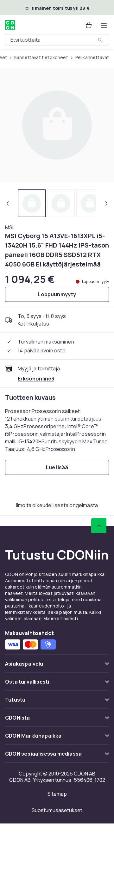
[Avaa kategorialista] (103, 25)
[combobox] (57, 39)
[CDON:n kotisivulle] (10, 25)
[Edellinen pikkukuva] (7, 203)
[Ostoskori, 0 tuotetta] (88, 25)
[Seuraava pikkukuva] (106, 203)
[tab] (32, 203)
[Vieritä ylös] (98, 525)
